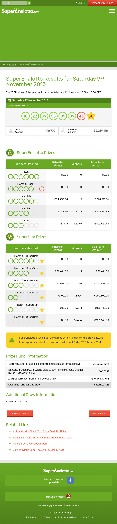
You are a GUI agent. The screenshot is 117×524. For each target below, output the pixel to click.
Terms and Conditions (67, 517)
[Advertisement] (58, 39)
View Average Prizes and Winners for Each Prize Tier (42, 437)
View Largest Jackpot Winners (30, 443)
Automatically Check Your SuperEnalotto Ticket (40, 431)
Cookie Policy (87, 517)
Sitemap (67, 512)
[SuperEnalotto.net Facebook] (70, 482)
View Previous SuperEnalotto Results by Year (38, 449)
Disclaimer (48, 517)
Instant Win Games (102, 3)
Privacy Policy (32, 517)
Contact (52, 512)
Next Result (98, 413)
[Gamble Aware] (55, 496)
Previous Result (21, 413)
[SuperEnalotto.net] (22, 11)
